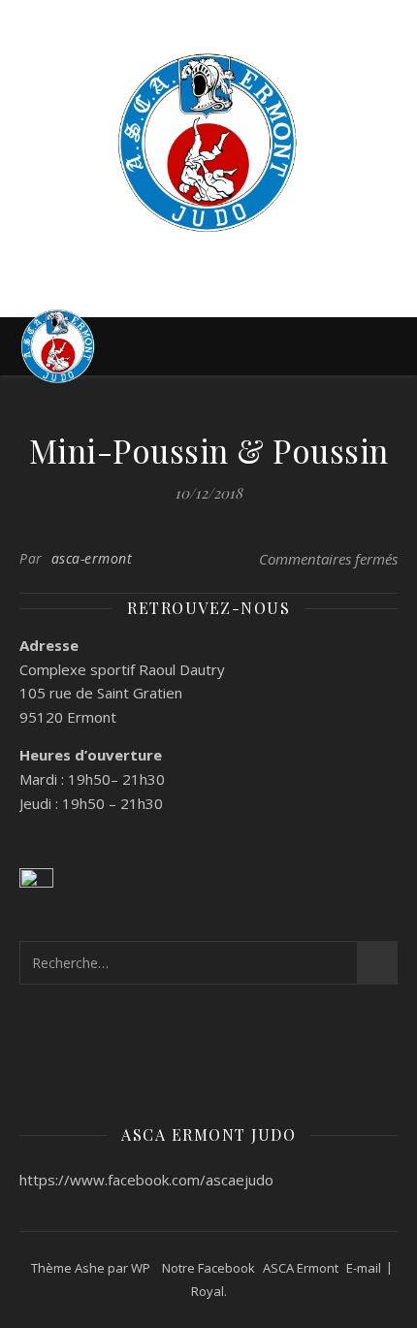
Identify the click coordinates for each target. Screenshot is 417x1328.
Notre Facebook (208, 1268)
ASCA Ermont (300, 1268)
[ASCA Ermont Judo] (208, 143)
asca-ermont (92, 558)
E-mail (363, 1268)
